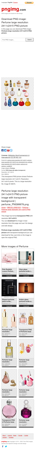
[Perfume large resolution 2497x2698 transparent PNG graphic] (9, 379)
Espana (15, 2)
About (4, 435)
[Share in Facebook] (2, 150)
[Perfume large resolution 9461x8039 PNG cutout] (26, 349)
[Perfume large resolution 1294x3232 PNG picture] (9, 349)
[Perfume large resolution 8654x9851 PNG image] (26, 379)
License (10, 435)
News (14, 435)
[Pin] (8, 150)
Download (9, 276)
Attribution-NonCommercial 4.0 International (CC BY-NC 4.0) (15, 156)
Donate (20, 435)
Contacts (11, 437)
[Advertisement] (17, 60)
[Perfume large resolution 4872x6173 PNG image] (9, 318)
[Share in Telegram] (5, 150)
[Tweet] (11, 150)
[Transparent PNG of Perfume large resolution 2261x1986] (26, 318)
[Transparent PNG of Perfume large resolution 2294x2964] (9, 409)
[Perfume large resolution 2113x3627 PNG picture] (26, 409)
